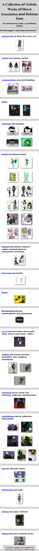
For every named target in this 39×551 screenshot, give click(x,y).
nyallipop (5, 354)
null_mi (5, 331)
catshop (5, 58)
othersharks (7, 392)
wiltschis (5, 533)
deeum (4, 102)
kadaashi (5, 246)
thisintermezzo (8, 490)
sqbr (4, 468)
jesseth (5, 154)
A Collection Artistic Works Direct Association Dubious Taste (19, 11)
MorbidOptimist (8, 311)
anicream (5, 36)
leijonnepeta (7, 273)
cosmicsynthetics (9, 80)
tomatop (5, 511)
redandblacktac (8, 416)
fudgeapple (6, 123)
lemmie (5, 292)
